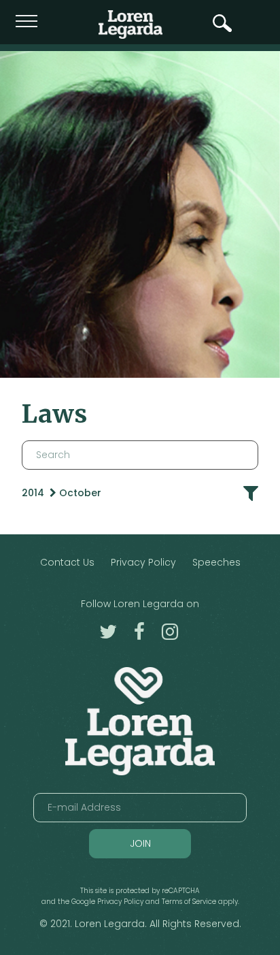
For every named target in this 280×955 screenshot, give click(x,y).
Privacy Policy (143, 562)
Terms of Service (189, 901)
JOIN (140, 843)
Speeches (216, 562)
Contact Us (67, 562)
